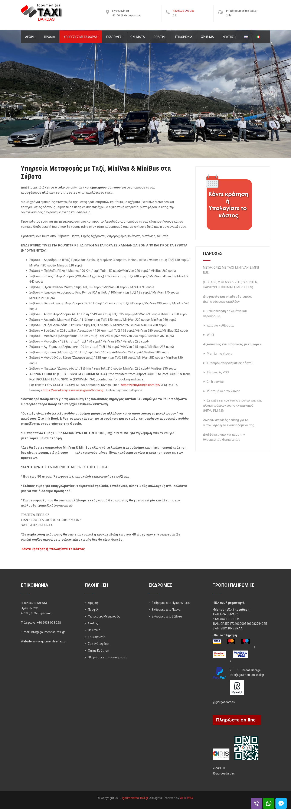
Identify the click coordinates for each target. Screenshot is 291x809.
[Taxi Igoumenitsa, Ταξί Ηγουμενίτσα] (42, 5)
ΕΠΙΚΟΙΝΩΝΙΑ (183, 37)
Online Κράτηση (98, 650)
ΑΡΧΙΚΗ (30, 37)
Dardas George (251, 670)
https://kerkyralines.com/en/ (140, 385)
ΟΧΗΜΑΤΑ (137, 37)
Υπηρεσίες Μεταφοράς (104, 616)
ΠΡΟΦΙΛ (49, 37)
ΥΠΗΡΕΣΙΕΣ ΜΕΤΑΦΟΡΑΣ (81, 37)
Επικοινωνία (96, 637)
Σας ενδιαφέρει (98, 643)
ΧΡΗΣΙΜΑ (207, 37)
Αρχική (93, 603)
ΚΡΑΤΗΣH (229, 37)
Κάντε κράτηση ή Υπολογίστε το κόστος (53, 549)
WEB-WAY (186, 798)
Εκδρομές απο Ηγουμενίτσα (171, 603)
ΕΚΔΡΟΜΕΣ (114, 37)
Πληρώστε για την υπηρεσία (107, 657)
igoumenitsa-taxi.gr (135, 798)
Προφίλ (93, 609)
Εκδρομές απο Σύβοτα (167, 616)
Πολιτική (94, 630)
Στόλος (93, 623)
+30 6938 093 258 (183, 10)
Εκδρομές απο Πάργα (166, 609)
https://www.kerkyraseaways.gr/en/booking (73, 390)
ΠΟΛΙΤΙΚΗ (160, 37)
